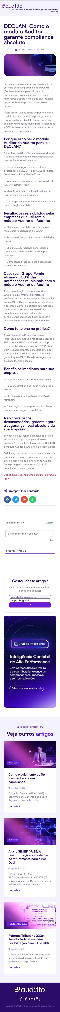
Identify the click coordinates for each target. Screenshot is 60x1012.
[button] (7, 499)
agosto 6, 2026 (17, 949)
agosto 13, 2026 (17, 868)
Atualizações (14, 763)
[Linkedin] (38, 999)
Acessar (50, 522)
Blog (43, 49)
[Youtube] (33, 999)
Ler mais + (14, 806)
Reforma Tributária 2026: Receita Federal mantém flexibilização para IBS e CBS (28, 939)
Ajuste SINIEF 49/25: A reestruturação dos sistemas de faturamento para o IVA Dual (28, 856)
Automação (13, 840)
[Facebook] (22, 999)
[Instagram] (27, 999)
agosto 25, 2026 (18, 788)
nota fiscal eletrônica (18, 924)
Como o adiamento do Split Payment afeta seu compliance (27, 778)
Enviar (30, 605)
